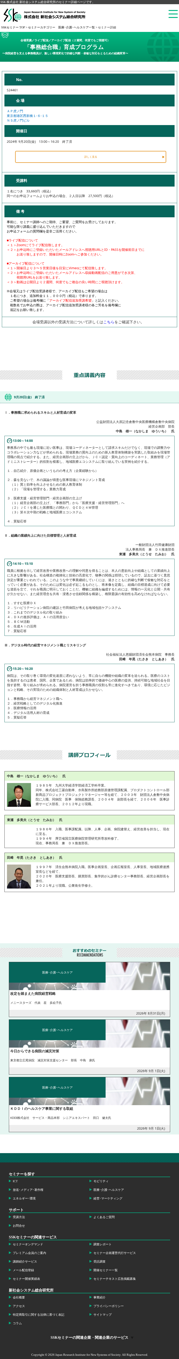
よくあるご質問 (104, 1217)
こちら (108, 321)
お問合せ (19, 1225)
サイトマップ (102, 1314)
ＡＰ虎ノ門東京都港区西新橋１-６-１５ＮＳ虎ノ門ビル (27, 116)
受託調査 (99, 1261)
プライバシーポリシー (108, 1306)
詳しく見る (90, 156)
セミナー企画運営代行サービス (114, 1253)
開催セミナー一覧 (105, 1270)
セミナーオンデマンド (28, 1244)
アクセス (19, 1306)
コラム (17, 1323)
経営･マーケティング (107, 1198)
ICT (15, 1181)
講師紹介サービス (25, 1261)
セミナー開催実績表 (26, 1279)
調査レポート (102, 1244)
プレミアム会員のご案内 (29, 1253)
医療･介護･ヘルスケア (108, 1190)
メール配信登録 (23, 1270)
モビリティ (101, 1181)
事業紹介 (99, 1297)
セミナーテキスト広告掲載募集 (114, 1279)
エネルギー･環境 (24, 1198)
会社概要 (19, 1297)
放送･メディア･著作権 (28, 1190)
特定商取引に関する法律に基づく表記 (38, 1314)
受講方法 (19, 1217)
